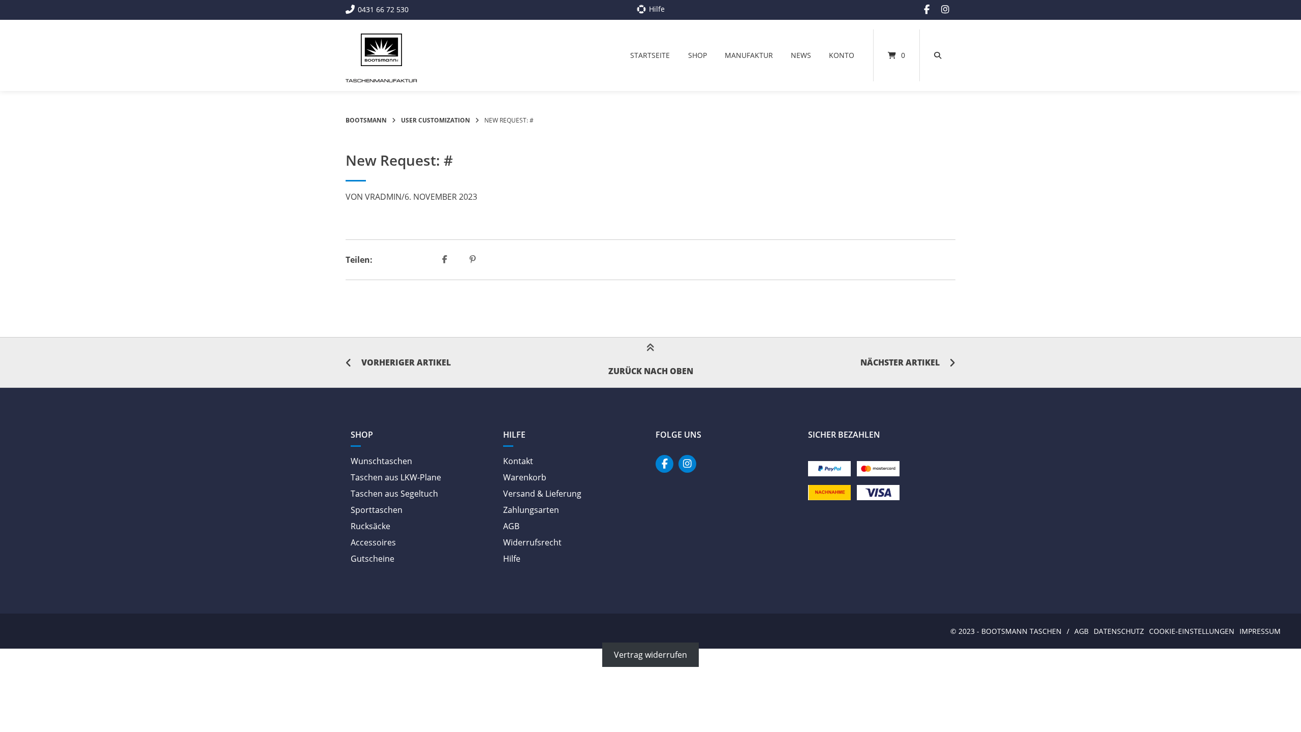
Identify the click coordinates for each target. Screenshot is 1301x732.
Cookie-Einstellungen (1191, 631)
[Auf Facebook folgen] (927, 10)
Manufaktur (749, 55)
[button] (446, 259)
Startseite (650, 55)
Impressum (1260, 631)
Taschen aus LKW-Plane (396, 477)
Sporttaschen (376, 509)
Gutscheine (372, 558)
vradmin (383, 196)
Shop (697, 55)
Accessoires (373, 542)
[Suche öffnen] (937, 55)
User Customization (435, 120)
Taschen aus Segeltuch (394, 493)
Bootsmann (366, 120)
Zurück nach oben (650, 371)
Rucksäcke (370, 526)
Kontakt (518, 461)
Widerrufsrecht (532, 542)
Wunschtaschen (381, 461)
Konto (841, 55)
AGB (511, 526)
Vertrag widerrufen (650, 654)
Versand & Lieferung (542, 493)
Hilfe (511, 558)
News (801, 55)
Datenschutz (1119, 631)
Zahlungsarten (531, 509)
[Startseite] (381, 50)
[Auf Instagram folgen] (945, 10)
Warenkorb (524, 477)
